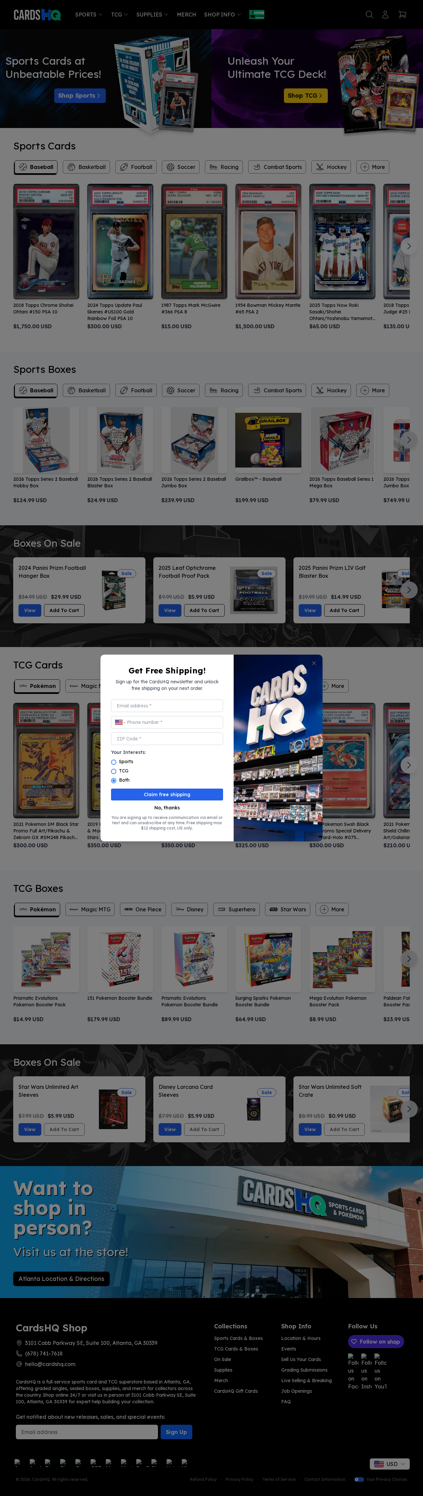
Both (124, 780)
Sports (126, 761)
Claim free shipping (167, 794)
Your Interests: (128, 752)
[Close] (314, 663)
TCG (124, 771)
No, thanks (167, 808)
